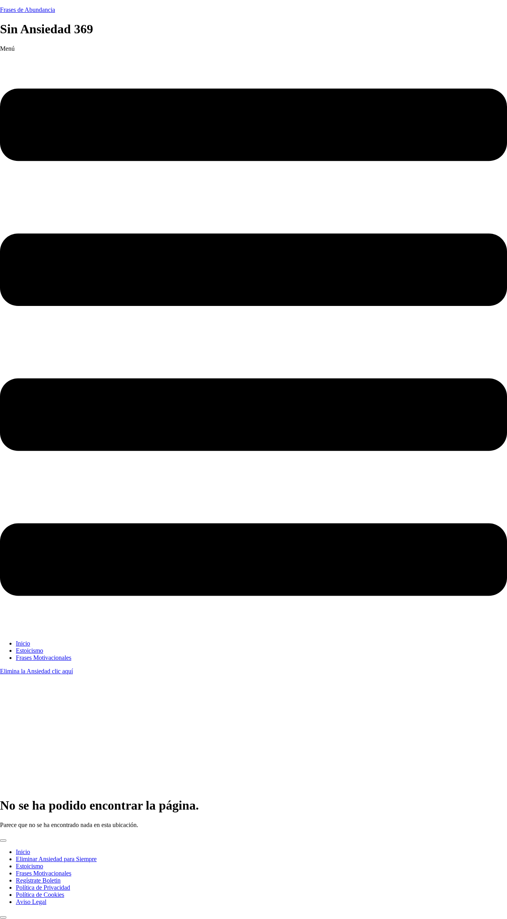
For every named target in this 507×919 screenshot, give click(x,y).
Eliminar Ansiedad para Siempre (56, 859)
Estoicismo (29, 650)
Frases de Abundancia (27, 9)
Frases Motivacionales (43, 657)
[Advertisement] (253, 734)
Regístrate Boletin (38, 880)
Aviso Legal (31, 901)
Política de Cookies (40, 894)
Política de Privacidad (43, 887)
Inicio (23, 643)
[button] (253, 339)
